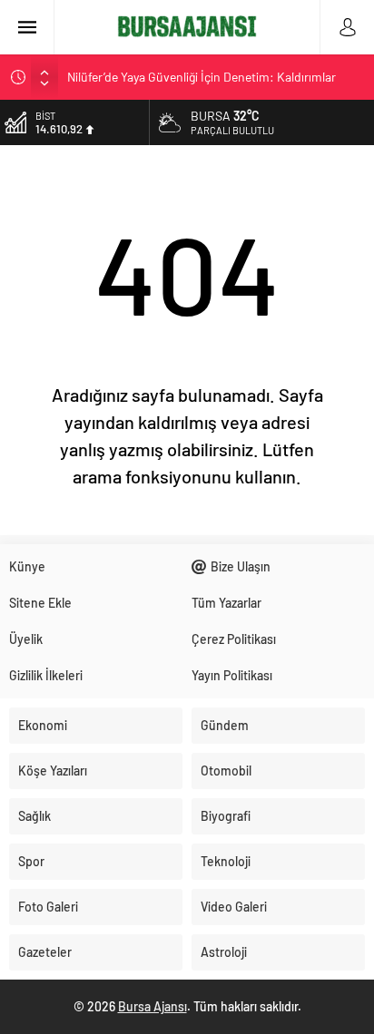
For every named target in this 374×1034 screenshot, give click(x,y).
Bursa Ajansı (152, 1006)
